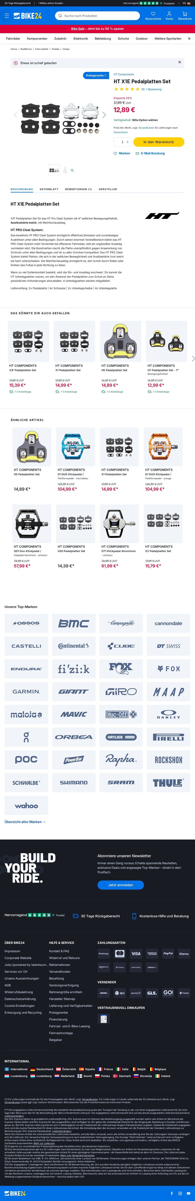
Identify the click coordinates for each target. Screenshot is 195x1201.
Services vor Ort (16, 971)
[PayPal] (168, 954)
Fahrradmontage (61, 1033)
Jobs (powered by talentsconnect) (27, 965)
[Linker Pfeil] (16, 447)
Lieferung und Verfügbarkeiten (70, 1006)
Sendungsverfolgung (64, 985)
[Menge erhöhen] (127, 142)
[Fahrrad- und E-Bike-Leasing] (152, 967)
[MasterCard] (120, 954)
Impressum (12, 951)
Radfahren (26, 49)
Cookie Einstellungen (19, 1006)
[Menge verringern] (117, 142)
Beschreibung (22, 189)
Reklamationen (59, 965)
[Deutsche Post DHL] (104, 993)
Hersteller (108, 189)
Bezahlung (56, 978)
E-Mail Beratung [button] (153, 153)
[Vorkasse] (120, 967)
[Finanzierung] (136, 967)
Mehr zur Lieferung (44, 1143)
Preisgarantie (58, 1012)
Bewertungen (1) (78, 189)
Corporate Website (18, 958)
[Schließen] (179, 62)
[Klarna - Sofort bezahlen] (184, 954)
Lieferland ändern (14, 1116)
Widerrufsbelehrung (19, 992)
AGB (8, 985)
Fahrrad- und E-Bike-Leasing (69, 1026)
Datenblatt (49, 189)
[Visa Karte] (136, 954)
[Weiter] (104, 115)
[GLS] (152, 993)
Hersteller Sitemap (62, 999)
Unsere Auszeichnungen (22, 978)
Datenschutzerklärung (20, 999)
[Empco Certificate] (104, 1019)
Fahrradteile (41, 49)
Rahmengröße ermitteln (65, 992)
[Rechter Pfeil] (47, 447)
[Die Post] (136, 993)
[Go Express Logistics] (168, 993)
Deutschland (120, 132)
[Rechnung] (104, 954)
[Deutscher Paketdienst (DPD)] (120, 993)
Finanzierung (58, 1019)
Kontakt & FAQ (59, 951)
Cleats (66, 49)
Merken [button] (124, 153)
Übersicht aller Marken (23, 822)
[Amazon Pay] (104, 967)
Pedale (55, 49)
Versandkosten (59, 971)
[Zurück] (15, 115)
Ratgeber (55, 1040)
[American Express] (152, 954)
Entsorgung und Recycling (23, 1012)
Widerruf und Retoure (64, 958)
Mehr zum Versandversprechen (77, 1155)
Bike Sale (77, 29)
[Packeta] (184, 993)
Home (14, 49)
